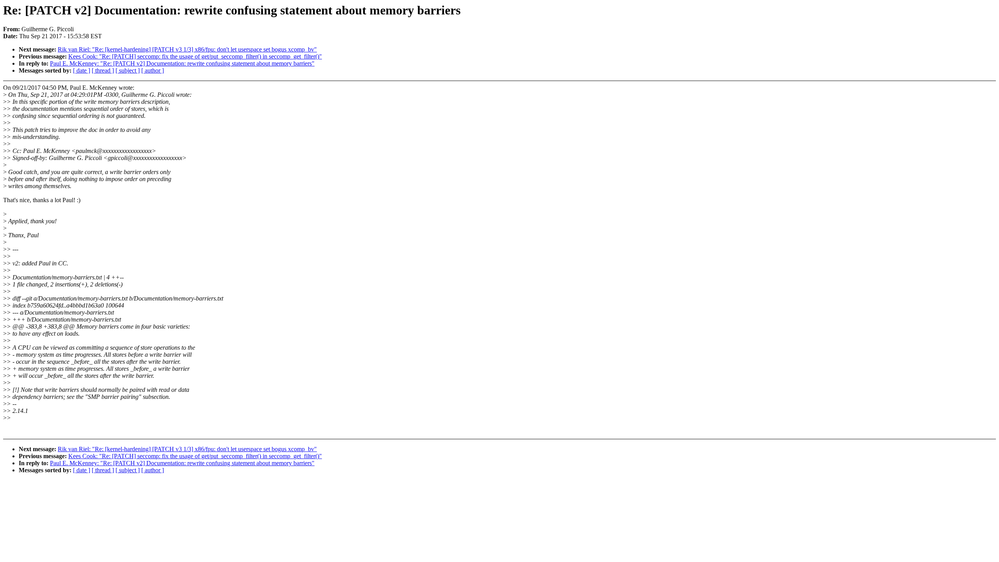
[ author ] (152, 70)
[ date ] (81, 70)
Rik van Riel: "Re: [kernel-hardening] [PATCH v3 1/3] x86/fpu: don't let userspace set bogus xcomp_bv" (187, 49)
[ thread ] (103, 70)
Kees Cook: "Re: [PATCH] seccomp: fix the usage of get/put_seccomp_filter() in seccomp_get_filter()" (195, 56)
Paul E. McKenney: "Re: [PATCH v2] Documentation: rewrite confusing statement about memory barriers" (182, 63)
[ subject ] (128, 70)
